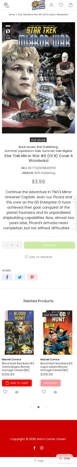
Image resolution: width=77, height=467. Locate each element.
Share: (6, 270)
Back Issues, (27, 147)
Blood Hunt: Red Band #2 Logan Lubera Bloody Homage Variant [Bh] (56, 367)
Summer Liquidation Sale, (23, 151)
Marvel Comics (11, 359)
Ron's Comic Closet (51, 439)
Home (12, 14)
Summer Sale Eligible (57, 151)
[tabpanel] (19, 357)
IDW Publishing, (47, 147)
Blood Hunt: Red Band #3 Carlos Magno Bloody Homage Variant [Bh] (18, 367)
